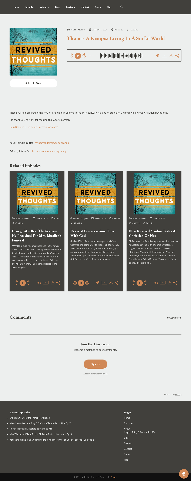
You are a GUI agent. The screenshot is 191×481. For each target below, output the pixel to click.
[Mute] (157, 55)
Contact (85, 7)
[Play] (78, 56)
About (43, 7)
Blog (57, 7)
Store (98, 7)
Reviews (70, 7)
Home (16, 7)
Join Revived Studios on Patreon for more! (34, 126)
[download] (171, 55)
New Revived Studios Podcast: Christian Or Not (152, 233)
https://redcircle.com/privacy (49, 151)
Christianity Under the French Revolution (30, 417)
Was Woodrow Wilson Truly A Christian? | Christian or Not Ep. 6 (41, 434)
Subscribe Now (33, 83)
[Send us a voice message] (183, 474)
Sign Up (95, 364)
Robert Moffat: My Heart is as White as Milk (31, 428)
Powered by (172, 394)
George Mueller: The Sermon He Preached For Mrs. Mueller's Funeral (36, 236)
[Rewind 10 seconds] (71, 55)
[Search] (120, 7)
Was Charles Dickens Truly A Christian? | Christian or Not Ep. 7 (40, 423)
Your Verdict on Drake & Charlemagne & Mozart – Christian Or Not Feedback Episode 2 (52, 439)
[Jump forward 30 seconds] (84, 55)
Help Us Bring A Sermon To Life (139, 432)
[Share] (177, 55)
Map (109, 7)
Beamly (114, 477)
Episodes (29, 7)
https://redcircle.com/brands (52, 142)
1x (164, 55)
